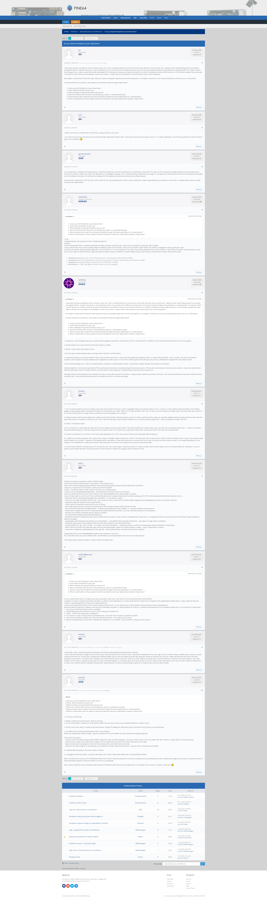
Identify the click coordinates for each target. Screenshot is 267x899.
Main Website (106, 18)
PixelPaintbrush (140, 803)
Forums (188, 879)
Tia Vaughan (188, 817)
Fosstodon (170, 886)
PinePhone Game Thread (77, 803)
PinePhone (74, 32)
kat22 (80, 463)
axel (80, 115)
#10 (202, 690)
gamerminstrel (84, 154)
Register (75, 22)
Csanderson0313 (140, 796)
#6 (202, 404)
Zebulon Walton (189, 797)
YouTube (170, 884)
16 (86, 38)
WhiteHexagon (140, 830)
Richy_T (140, 857)
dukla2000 (82, 197)
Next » (91, 38)
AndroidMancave (85, 554)
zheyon (140, 837)
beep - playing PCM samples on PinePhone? (84, 830)
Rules (115, 18)
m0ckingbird (180, 896)
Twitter (169, 881)
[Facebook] (64, 886)
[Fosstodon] (76, 886)
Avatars (81, 391)
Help (166, 18)
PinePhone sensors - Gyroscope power (82, 843)
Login (66, 22)
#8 (202, 567)
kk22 (140, 810)
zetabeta (82, 280)
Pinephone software (76, 796)
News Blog (143, 18)
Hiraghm (140, 816)
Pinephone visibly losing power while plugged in (86, 816)
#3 (202, 166)
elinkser (186, 804)
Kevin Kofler (188, 838)
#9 (202, 647)
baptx (186, 811)
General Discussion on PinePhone (90, 32)
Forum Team (190, 888)
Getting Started (125, 18)
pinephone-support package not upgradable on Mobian (88, 823)
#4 (202, 209)
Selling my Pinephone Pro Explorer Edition (83, 837)
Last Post (180, 797)
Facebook (170, 879)
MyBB (71, 896)
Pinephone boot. (75, 857)
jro (79, 50)
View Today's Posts (80, 26)
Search (159, 18)
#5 (202, 292)
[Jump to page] (96, 38)
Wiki (135, 18)
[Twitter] (72, 886)
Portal (152, 18)
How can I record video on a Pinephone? (83, 810)
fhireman (140, 823)
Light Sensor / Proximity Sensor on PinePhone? (85, 850)
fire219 (202, 896)
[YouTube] (68, 886)
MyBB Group (86, 896)
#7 (202, 476)
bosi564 (81, 677)
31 (158, 803)
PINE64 (66, 32)
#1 (202, 63)
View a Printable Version (71, 863)
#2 (202, 127)
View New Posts (67, 26)
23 (158, 810)
